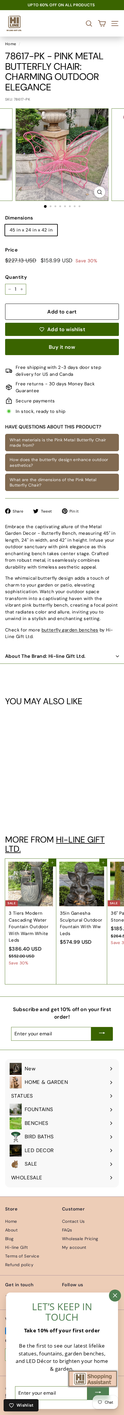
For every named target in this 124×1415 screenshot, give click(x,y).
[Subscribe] (102, 1034)
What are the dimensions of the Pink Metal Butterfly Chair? (53, 482)
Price (11, 250)
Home (10, 43)
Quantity (16, 277)
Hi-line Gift (16, 1247)
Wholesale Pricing (80, 1238)
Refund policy (19, 1264)
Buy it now (62, 347)
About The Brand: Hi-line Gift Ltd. (45, 656)
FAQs (67, 1230)
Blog (9, 1238)
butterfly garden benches (70, 630)
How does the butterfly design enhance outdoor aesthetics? (59, 462)
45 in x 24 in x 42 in (31, 230)
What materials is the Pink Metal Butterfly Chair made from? (58, 442)
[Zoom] (99, 192)
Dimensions (19, 218)
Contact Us (73, 1221)
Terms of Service (22, 1256)
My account (74, 1247)
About (11, 1230)
